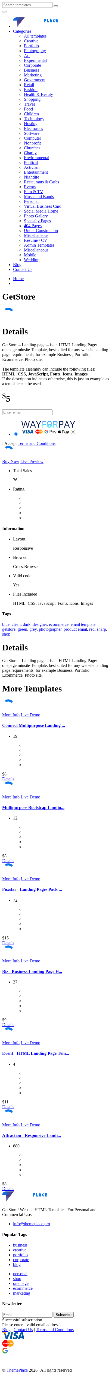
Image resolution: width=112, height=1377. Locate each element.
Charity (30, 152)
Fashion (31, 89)
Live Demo (30, 715)
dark (26, 624)
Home (18, 278)
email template (83, 624)
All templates (35, 36)
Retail (29, 84)
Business (31, 70)
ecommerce (59, 624)
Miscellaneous (36, 235)
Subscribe (63, 1315)
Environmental (36, 157)
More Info (11, 715)
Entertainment (36, 172)
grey (33, 629)
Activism (31, 167)
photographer (50, 629)
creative (19, 1250)
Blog (17, 264)
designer (40, 624)
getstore (8, 629)
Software (31, 133)
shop (6, 634)
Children (31, 114)
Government (34, 80)
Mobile (30, 255)
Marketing (33, 75)
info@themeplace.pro (31, 1223)
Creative (31, 41)
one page (21, 1283)
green (22, 629)
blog (17, 1264)
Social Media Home (41, 211)
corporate (21, 1259)
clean (16, 624)
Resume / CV (35, 240)
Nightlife (31, 177)
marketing (21, 1293)
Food (28, 109)
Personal (31, 201)
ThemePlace (17, 1370)
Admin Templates (39, 245)
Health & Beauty (38, 94)
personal (20, 1273)
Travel (29, 104)
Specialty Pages (37, 221)
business (20, 1245)
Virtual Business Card (42, 206)
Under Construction (41, 230)
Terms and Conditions (36, 443)
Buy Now (10, 461)
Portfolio (31, 45)
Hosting (31, 123)
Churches (32, 148)
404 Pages (33, 225)
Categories (22, 31)
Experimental (35, 60)
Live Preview (31, 461)
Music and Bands (39, 196)
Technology (34, 118)
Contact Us (22, 269)
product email (75, 629)
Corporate (32, 65)
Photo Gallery (36, 216)
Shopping (32, 99)
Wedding (31, 259)
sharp (101, 629)
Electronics (33, 128)
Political (31, 162)
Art (27, 55)
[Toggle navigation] (4, 11)
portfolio (20, 1254)
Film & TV (33, 191)
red (92, 629)
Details (8, 779)
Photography (35, 50)
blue (6, 624)
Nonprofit (32, 143)
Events (30, 186)
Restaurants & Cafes (41, 182)
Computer (32, 138)
